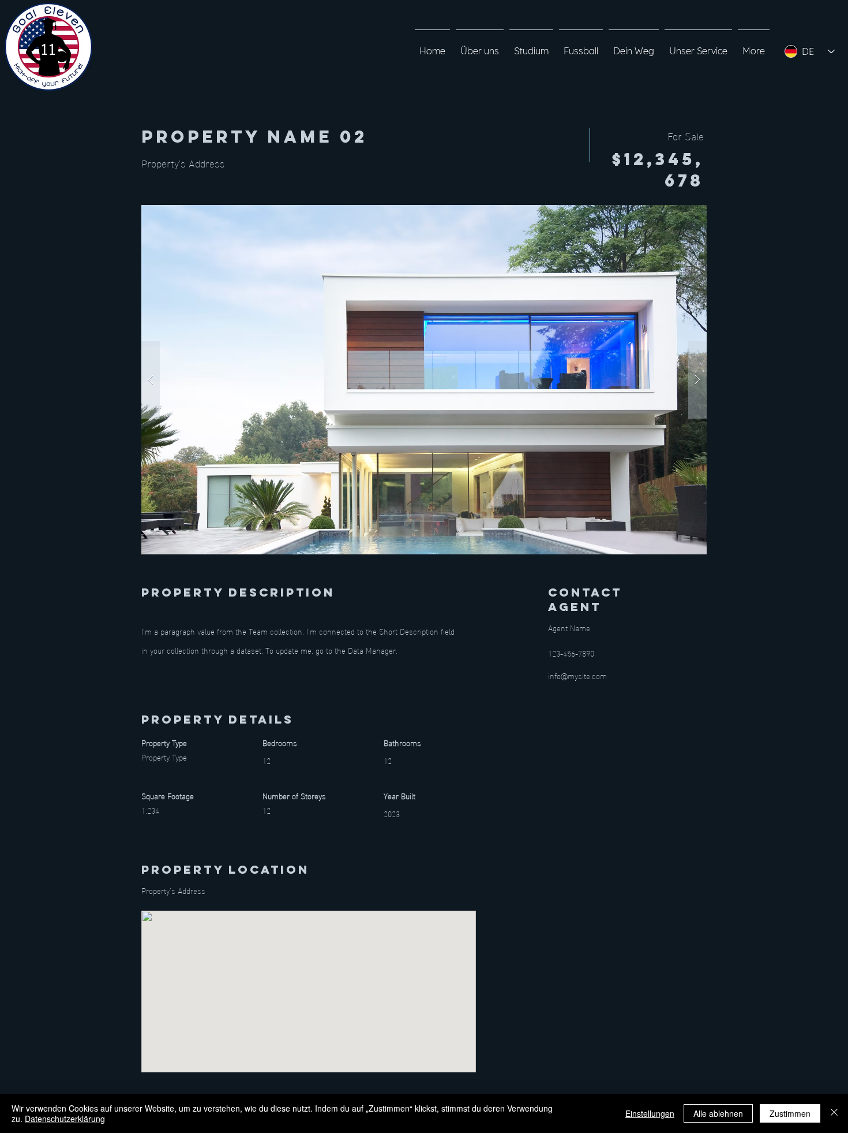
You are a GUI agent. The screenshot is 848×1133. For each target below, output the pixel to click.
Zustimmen (790, 1113)
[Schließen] (834, 1113)
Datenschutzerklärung (65, 1118)
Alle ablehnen (718, 1113)
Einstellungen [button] (649, 1113)
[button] (424, 379)
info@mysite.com (577, 675)
